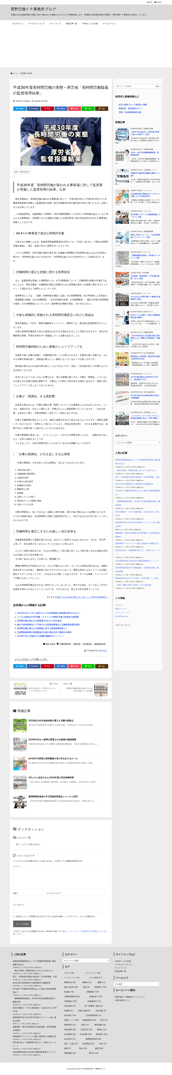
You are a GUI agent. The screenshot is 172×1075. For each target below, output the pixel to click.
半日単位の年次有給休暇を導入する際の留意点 (51, 720)
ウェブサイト (18, 905)
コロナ (69, 973)
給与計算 (70, 1039)
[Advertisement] (86, 47)
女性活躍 (101, 1010)
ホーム (15, 73)
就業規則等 (89, 1020)
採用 (85, 1025)
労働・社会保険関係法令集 (130, 112)
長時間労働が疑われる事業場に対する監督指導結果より (42, 628)
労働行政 (76, 644)
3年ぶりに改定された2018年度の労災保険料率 (51, 777)
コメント (17, 866)
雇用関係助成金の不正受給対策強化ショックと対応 (53, 796)
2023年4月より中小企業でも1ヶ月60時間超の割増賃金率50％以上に (48, 613)
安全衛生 (70, 1015)
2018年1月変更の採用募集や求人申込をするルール (53, 758)
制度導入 (100, 987)
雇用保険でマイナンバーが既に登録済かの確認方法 (137, 543)
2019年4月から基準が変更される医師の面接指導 (52, 739)
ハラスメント (92, 973)
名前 (15, 893)
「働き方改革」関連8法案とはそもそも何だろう (135, 470)
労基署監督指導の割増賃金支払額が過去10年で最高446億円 (44, 632)
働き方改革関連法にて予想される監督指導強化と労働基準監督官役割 (48, 624)
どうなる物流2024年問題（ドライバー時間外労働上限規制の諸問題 (48, 617)
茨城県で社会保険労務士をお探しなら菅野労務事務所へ (81, 597)
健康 (101, 982)
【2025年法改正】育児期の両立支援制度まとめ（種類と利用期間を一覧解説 (145, 337)
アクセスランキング (123, 964)
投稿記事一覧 (120, 971)
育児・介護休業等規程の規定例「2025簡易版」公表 (137, 477)
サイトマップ (120, 968)
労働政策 (92, 992)
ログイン (119, 605)
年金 (104, 1020)
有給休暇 (70, 1029)
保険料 (87, 982)
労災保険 (70, 1006)
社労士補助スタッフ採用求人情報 (133, 104)
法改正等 (86, 1029)
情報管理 (70, 1025)
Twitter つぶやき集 (123, 961)
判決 (86, 987)
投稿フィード (121, 609)
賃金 (83, 1048)
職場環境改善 (99, 644)
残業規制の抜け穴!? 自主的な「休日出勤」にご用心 (137, 578)
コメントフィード (122, 612)
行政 (103, 1043)
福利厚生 (101, 1034)
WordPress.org (121, 616)
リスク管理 (95, 977)
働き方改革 (27, 73)
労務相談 (70, 1001)
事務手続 (70, 982)
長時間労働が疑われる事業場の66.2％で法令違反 (39, 620)
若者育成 (88, 1043)
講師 (67, 1048)
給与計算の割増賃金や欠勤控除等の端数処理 (134, 484)
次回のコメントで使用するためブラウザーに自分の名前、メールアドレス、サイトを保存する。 (56, 916)
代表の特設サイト (122, 1000)
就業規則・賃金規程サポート (131, 108)
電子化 (93, 1053)
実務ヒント (71, 1020)
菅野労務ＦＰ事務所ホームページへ (130, 997)
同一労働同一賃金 (94, 1006)
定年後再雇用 (93, 1015)
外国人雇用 (84, 1010)
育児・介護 (71, 1043)
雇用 (99, 1048)
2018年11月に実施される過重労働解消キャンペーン (40, 636)
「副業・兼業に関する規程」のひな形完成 (133, 585)
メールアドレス (53, 893)
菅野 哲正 (102, 650)
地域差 (68, 1010)
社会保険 (70, 1034)
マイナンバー (72, 977)
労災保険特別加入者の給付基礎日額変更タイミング (137, 561)
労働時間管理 (65, 644)
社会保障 (86, 1034)
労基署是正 (87, 644)
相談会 (102, 1029)
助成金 (69, 992)
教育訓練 (100, 1025)
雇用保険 (70, 1053)
